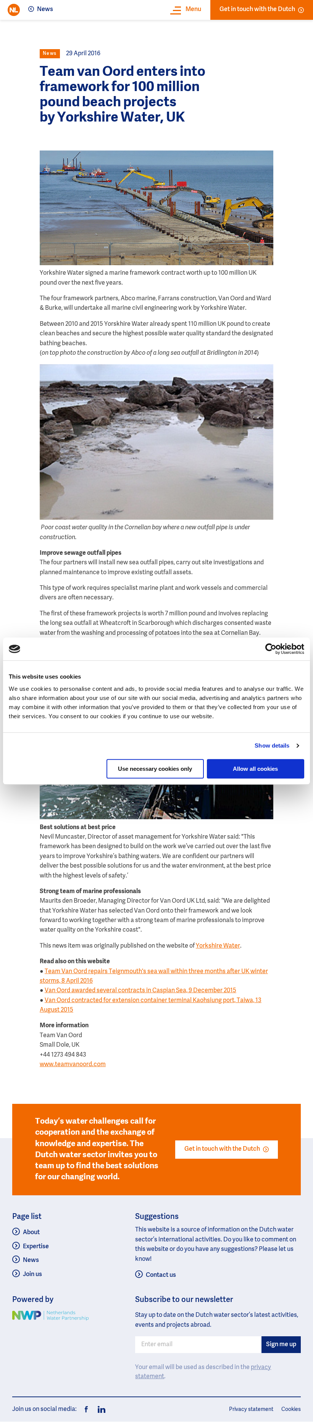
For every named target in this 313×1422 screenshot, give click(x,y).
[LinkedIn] (99, 1409)
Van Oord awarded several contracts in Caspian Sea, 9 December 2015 (140, 991)
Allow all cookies (255, 768)
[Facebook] (86, 1409)
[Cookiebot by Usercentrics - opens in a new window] (270, 649)
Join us (32, 1274)
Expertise (36, 1247)
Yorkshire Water (218, 946)
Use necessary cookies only (155, 768)
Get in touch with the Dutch (257, 9)
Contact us (161, 1275)
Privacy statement (251, 1409)
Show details (272, 745)
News (45, 9)
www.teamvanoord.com (73, 1065)
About (31, 1233)
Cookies (291, 1409)
